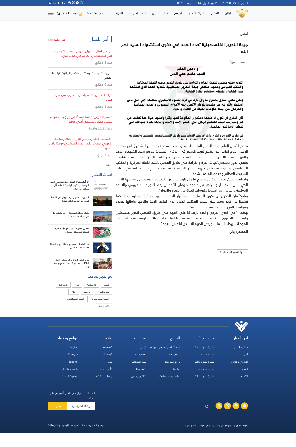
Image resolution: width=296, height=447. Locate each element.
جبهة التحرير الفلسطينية (232, 252)
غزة (77, 284)
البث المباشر (91, 13)
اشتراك (57, 406)
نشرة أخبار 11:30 (204, 376)
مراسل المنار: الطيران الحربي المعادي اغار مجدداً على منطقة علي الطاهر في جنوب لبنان (82, 53)
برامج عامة (174, 354)
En (55, 3)
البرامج (178, 13)
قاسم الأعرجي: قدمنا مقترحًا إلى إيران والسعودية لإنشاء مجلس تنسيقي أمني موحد (81, 119)
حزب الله (63, 284)
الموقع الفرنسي (227, 425)
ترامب (87, 292)
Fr (59, 3)
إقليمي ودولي (239, 361)
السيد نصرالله (137, 13)
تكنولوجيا (141, 368)
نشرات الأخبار (197, 13)
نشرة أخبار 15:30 (204, 368)
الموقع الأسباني (212, 425)
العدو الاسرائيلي (75, 299)
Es (63, 3)
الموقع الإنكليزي (242, 425)
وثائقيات (175, 368)
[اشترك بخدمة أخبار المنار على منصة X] (227, 406)
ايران (74, 292)
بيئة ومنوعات (139, 361)
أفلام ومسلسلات (170, 376)
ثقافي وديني (138, 376)
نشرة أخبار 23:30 (204, 361)
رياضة (108, 338)
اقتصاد (244, 376)
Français (73, 354)
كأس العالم (106, 368)
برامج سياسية (172, 361)
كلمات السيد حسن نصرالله (165, 347)
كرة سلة (107, 354)
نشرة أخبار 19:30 (204, 347)
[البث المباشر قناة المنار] (219, 406)
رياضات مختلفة (104, 376)
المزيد (119, 13)
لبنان (228, 13)
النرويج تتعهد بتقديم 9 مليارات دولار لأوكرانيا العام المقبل (81, 75)
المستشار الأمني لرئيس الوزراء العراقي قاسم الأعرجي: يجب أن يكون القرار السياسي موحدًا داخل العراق (80, 143)
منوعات (140, 338)
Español (73, 361)
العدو (245, 368)
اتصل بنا (188, 425)
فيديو (143, 347)
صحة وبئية (140, 354)
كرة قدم (107, 347)
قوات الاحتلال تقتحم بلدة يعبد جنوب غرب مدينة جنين (83, 97)
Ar (50, 3)
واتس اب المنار (70, 368)
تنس (109, 361)
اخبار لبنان (104, 306)
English (73, 347)
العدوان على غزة (100, 299)
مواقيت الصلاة (70, 13)
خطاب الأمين (160, 13)
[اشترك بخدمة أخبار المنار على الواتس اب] (236, 406)
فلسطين (91, 284)
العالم (215, 13)
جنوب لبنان (103, 292)
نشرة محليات (207, 354)
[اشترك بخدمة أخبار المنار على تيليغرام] (244, 406)
